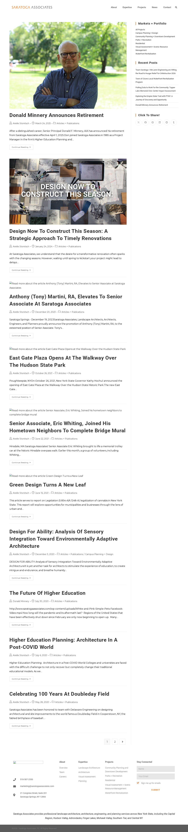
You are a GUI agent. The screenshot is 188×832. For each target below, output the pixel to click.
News (154, 7)
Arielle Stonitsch (21, 123)
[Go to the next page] (122, 742)
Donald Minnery (21, 601)
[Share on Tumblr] (174, 122)
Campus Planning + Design (99, 554)
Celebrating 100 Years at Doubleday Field (59, 694)
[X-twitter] (169, 828)
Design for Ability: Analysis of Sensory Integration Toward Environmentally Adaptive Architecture (63, 539)
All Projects (140, 29)
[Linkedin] (152, 828)
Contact (167, 7)
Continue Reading (22, 146)
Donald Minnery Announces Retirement (56, 115)
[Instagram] (158, 828)
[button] (176, 7)
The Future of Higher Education (47, 593)
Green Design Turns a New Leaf (47, 485)
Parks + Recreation (143, 40)
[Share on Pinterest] (153, 122)
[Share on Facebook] (145, 122)
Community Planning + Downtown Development (155, 36)
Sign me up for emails (151, 783)
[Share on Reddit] (167, 122)
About (114, 7)
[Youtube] (175, 828)
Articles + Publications (68, 123)
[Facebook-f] (164, 828)
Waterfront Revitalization (146, 54)
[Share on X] (138, 122)
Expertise (127, 7)
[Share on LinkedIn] (160, 122)
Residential (140, 43)
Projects (142, 7)
